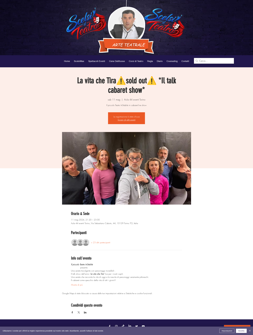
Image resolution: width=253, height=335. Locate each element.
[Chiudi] (249, 331)
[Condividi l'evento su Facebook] (72, 312)
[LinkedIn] (130, 326)
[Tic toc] (123, 326)
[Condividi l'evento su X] (78, 312)
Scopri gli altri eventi (126, 119)
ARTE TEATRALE (128, 44)
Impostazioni (227, 331)
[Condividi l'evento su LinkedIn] (85, 312)
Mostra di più (77, 284)
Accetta (241, 331)
